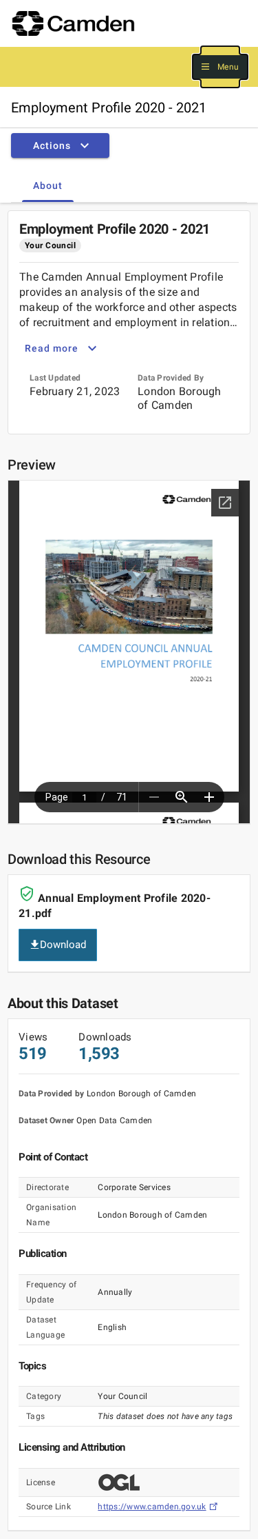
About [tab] (48, 185)
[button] (220, 67)
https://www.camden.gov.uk (152, 1506)
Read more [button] (51, 348)
